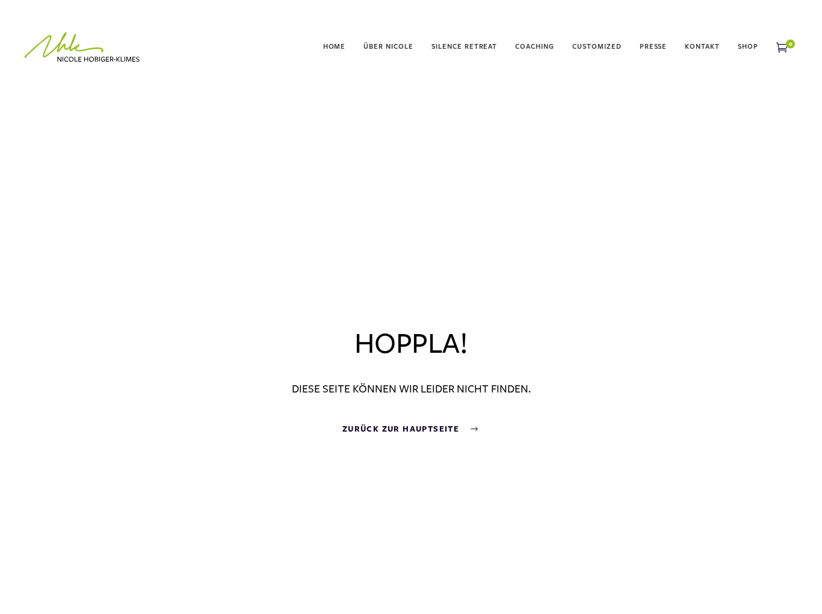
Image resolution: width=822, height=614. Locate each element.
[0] (782, 47)
